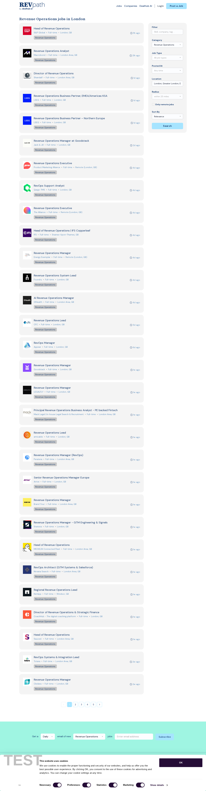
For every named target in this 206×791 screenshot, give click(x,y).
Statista (38, 526)
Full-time (52, 32)
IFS (35, 234)
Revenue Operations (45, 37)
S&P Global (39, 32)
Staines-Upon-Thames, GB (65, 234)
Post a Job (176, 6)
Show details (157, 785)
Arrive (36, 481)
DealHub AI (145, 6)
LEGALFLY (38, 391)
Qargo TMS (39, 189)
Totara (37, 661)
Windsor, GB (63, 594)
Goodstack (39, 369)
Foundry (38, 279)
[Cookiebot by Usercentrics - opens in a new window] (19, 785)
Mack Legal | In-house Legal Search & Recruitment (59, 414)
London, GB (66, 32)
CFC (36, 324)
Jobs (119, 6)
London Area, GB (69, 55)
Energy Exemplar (42, 257)
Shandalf (38, 77)
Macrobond (39, 55)
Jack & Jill (39, 144)
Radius (155, 91)
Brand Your (39, 504)
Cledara (37, 683)
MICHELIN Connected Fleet (47, 549)
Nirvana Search (41, 571)
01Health (38, 302)
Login (160, 6)
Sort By (156, 111)
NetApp (37, 594)
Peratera (38, 459)
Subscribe (165, 736)
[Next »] (99, 704)
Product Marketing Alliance (47, 167)
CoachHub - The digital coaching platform (55, 616)
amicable (38, 436)
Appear (37, 347)
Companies (130, 6)
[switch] (86, 785)
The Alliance (40, 212)
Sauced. (38, 638)
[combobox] (167, 45)
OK (181, 762)
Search (167, 125)
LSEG (36, 100)
